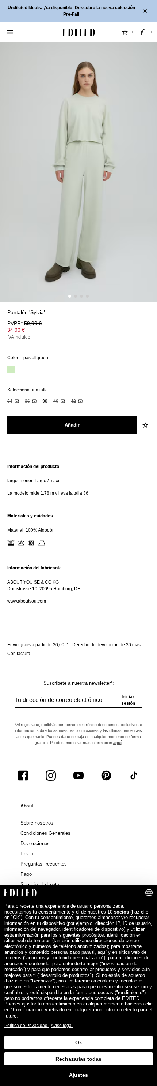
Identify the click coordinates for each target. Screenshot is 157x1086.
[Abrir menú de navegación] (11, 32)
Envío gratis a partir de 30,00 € (37, 644)
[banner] (78, 11)
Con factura (18, 653)
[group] (78, 703)
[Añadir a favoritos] (146, 317)
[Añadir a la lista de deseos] (146, 425)
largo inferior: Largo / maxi (33, 480)
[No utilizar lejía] (21, 543)
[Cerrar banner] (145, 11)
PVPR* (24, 323)
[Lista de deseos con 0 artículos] (125, 32)
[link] (26, 807)
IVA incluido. (19, 337)
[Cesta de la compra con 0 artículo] (144, 32)
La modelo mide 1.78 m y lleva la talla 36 (47, 493)
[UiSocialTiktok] (134, 775)
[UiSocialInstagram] (51, 775)
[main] (78, 534)
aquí (117, 742)
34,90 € (16, 329)
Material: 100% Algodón (31, 530)
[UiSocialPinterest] (106, 775)
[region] (78, 479)
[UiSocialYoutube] (78, 775)
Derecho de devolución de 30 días (106, 644)
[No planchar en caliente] (41, 543)
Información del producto (33, 466)
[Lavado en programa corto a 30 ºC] (11, 543)
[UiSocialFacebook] (23, 775)
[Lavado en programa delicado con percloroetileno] (51, 543)
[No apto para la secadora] (31, 543)
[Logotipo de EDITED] (79, 32)
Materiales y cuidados (30, 516)
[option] (11, 370)
